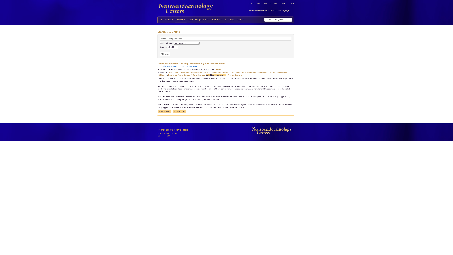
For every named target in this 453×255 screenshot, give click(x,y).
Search (166, 54)
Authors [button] (216, 19)
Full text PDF (180, 111)
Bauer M (174, 66)
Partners (229, 19)
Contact (241, 19)
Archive (181, 19)
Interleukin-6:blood (264, 72)
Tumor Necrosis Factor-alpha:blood (191, 75)
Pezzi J (181, 66)
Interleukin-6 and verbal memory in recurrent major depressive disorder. (192, 63)
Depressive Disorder (198, 72)
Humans (232, 72)
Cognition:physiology (181, 72)
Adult (171, 72)
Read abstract (165, 111)
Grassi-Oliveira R (164, 66)
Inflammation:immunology (246, 72)
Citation (218, 69)
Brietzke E (197, 66)
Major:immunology (214, 72)
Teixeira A (188, 66)
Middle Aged (162, 75)
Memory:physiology (280, 72)
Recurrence (172, 75)
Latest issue (167, 19)
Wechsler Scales (234, 75)
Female (225, 72)
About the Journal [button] (197, 19)
